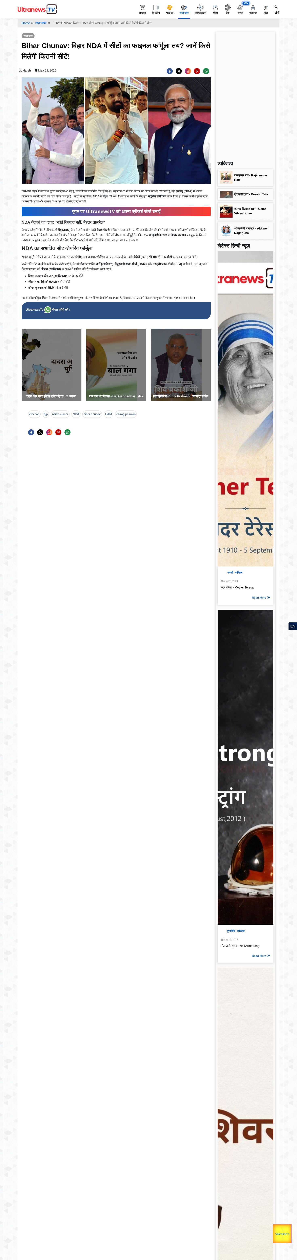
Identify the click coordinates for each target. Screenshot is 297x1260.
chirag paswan (126, 414)
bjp (46, 414)
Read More (259, 597)
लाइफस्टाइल (200, 13)
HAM (108, 414)
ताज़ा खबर (184, 13)
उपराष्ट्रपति (273, 1231)
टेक (227, 13)
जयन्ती (230, 572)
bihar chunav (92, 414)
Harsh (27, 70)
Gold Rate (284, 1229)
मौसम (215, 13)
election (34, 414)
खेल (266, 13)
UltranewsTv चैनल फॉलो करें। (48, 309)
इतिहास (142, 13)
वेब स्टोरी (156, 13)
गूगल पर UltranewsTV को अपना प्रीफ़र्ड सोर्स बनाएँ (116, 211)
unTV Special (291, 1236)
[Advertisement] (245, 94)
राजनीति (253, 13)
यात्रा (240, 13)
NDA (76, 414)
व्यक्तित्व (238, 572)
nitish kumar (60, 414)
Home (26, 23)
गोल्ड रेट (169, 13)
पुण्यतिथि (231, 931)
